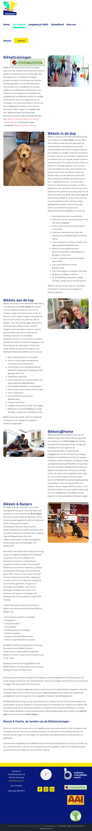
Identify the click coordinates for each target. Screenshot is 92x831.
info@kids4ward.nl (16, 781)
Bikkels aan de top (31, 119)
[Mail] (52, 789)
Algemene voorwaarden (75, 826)
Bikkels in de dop (15, 119)
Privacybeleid (61, 826)
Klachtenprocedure (46, 829)
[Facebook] (39, 789)
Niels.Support (51, 826)
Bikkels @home (10, 122)
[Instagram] (46, 789)
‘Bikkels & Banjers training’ (25, 125)
